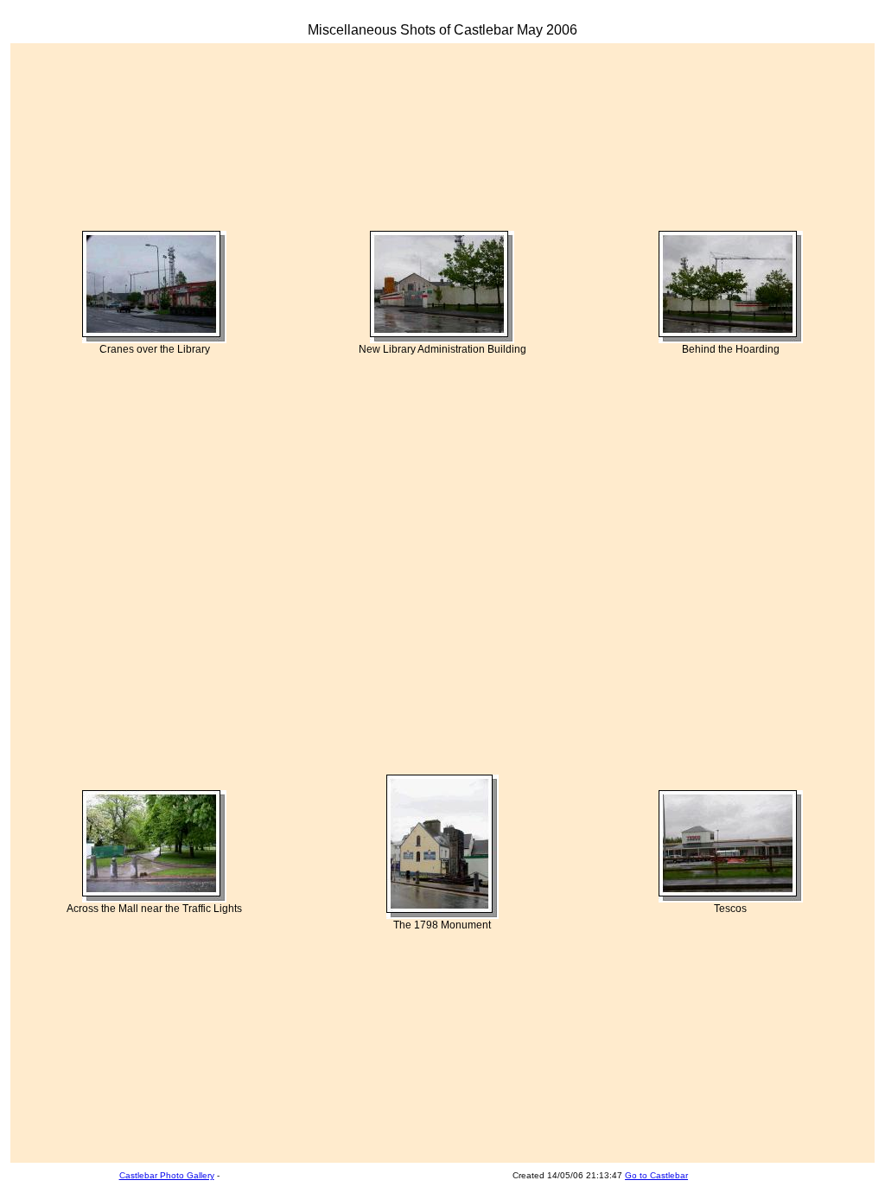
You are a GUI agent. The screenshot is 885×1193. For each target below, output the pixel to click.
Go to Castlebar (656, 1175)
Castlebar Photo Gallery (166, 1175)
